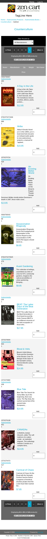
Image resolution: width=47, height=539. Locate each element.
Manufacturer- (15, 67)
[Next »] (40, 50)
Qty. (24, 67)
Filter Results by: (24, 38)
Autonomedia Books (32, 20)
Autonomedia (6, 79)
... (33, 50)
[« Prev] (8, 50)
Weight (31, 67)
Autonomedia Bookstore (22, 532)
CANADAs (22, 429)
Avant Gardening (24, 266)
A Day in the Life (25, 86)
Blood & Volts (23, 349)
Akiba (20, 126)
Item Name (40, 67)
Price (23, 72)
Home (31, 2)
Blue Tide (21, 389)
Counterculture (6, 22)
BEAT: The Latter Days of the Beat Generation (25, 306)
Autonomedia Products (15, 20)
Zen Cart (40, 532)
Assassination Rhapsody (23, 225)
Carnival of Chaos (25, 470)
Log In (40, 2)
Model (5, 67)
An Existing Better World (32, 169)
